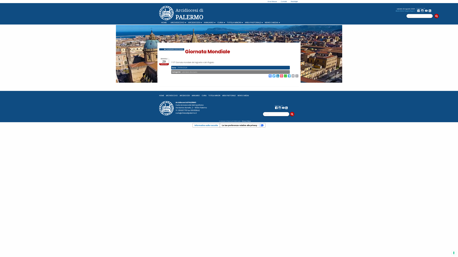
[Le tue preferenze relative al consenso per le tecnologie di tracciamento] (454, 253)
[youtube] (427, 10)
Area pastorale (253, 22)
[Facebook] (419, 10)
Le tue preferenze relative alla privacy (239, 125)
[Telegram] (434, 10)
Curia (220, 22)
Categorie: (176, 72)
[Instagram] (423, 10)
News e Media (271, 22)
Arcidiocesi (194, 22)
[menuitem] (271, 1)
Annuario (209, 22)
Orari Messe (272, 1)
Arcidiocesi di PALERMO (189, 14)
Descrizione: (176, 59)
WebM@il (294, 1)
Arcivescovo (177, 22)
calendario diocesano (174, 49)
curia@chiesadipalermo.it (186, 113)
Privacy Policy (246, 121)
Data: (174, 68)
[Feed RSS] (430, 10)
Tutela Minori (234, 22)
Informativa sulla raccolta (206, 125)
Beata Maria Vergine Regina (405, 11)
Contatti (284, 1)
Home (164, 22)
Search (436, 16)
